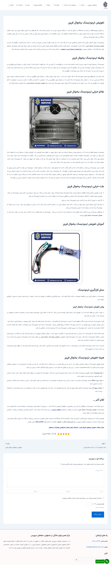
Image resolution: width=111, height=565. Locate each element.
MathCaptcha (102, 507)
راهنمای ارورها (38, 5)
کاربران (12, 5)
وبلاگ (48, 5)
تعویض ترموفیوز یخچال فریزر (87, 427)
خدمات (83, 5)
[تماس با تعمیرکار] (106, 561)
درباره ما (27, 5)
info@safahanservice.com (95, 547)
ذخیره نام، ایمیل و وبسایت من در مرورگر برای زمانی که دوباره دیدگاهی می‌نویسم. (82, 498)
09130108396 (96, 541)
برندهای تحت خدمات (70, 5)
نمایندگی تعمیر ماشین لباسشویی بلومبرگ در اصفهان (63, 427)
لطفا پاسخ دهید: (100, 504)
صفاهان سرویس (106, 8)
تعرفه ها (56, 5)
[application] (80, 5)
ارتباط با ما (19, 5)
